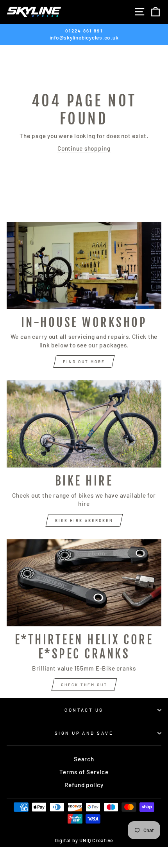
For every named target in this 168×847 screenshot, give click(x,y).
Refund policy (84, 784)
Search (84, 758)
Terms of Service (83, 771)
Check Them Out (84, 684)
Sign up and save (84, 733)
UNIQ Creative (96, 840)
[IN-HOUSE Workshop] (84, 265)
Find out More (84, 361)
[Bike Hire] (84, 424)
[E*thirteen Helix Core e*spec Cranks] (84, 582)
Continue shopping (84, 148)
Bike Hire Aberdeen (84, 520)
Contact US (83, 709)
